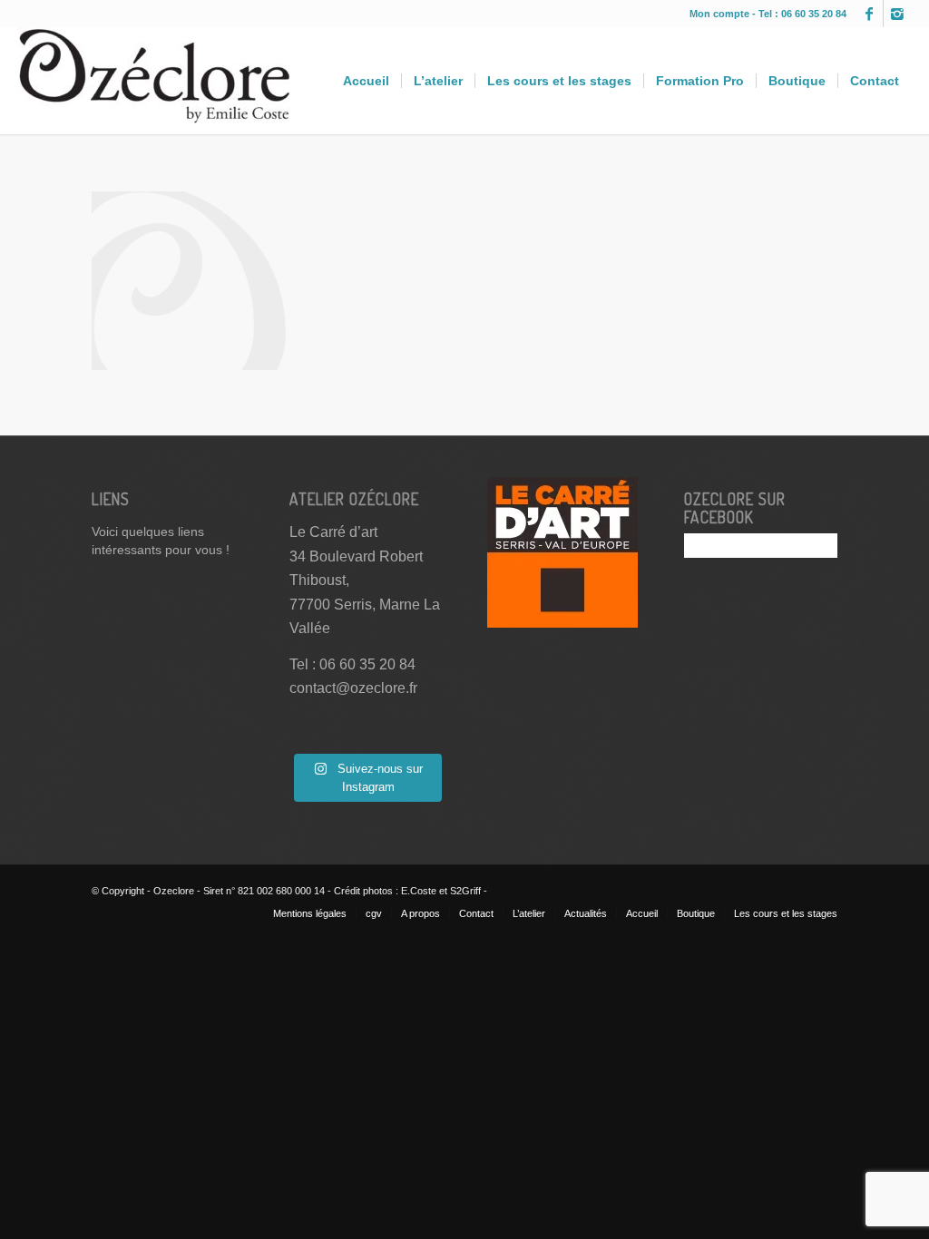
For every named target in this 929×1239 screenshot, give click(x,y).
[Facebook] (869, 13)
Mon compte (720, 13)
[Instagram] (897, 13)
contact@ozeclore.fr (353, 688)
